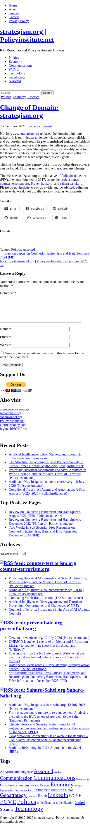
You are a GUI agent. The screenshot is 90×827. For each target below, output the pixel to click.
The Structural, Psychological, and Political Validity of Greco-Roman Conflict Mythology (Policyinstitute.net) (46, 464)
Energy (78, 785)
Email (5, 337)
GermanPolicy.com (13, 425)
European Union (62, 790)
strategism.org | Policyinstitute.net (27, 35)
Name (5, 329)
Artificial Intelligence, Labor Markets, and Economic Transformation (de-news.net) (45, 456)
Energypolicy (7, 790)
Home (13, 5)
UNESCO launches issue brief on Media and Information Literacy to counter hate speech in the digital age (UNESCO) (48, 645)
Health (42, 795)
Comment (8, 293)
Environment (41, 790)
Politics (14, 57)
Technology (17, 73)
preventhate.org (10, 413)
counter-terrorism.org (14, 183)
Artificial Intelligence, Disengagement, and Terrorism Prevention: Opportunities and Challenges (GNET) (45, 603)
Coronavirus (82, 779)
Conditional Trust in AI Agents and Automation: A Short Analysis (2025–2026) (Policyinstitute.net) (47, 491)
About (13, 9)
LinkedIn (58, 795)
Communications (20, 65)
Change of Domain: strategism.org (29, 111)
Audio (57, 772)
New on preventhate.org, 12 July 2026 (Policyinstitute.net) (49, 638)
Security (7, 809)
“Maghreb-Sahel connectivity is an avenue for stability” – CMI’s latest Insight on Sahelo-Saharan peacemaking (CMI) (48, 740)
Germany (32, 796)
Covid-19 (34, 785)
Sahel (80, 802)
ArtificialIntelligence (19, 772)
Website (5, 345)
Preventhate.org (41, 183)
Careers (14, 17)
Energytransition (23, 790)
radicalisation (46, 802)
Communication (16, 778)
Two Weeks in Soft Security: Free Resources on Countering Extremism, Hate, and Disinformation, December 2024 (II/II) (43, 531)
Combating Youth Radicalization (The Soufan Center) (46, 598)
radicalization (65, 802)
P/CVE (14, 69)
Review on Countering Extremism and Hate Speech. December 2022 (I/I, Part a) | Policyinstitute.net (45, 521)
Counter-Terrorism (14, 785)
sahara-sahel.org (71, 183)
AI (2, 772)
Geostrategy (17, 77)
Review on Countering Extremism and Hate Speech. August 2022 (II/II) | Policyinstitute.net (45, 514)
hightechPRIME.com (14, 429)
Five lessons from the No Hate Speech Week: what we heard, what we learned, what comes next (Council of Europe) (46, 657)
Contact (14, 13)
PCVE (8, 801)
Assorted (15, 81)
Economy (15, 61)
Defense (45, 785)
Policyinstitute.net (73, 176)
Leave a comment (39, 126)
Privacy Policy (19, 21)
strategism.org (29, 133)
